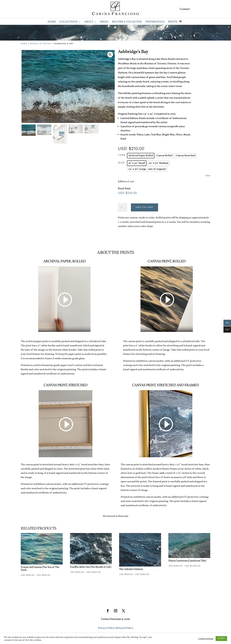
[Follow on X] (123, 611)
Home (52, 22)
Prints (172, 22)
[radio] (140, 155)
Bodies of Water (40, 44)
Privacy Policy (106, 628)
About (88, 22)
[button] (110, 54)
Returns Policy (124, 628)
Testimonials (155, 22)
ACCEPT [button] (221, 638)
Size (121, 162)
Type (122, 155)
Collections (68, 22)
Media (104, 22)
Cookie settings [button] (205, 638)
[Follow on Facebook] (107, 611)
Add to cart (144, 207)
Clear (207, 175)
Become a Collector (127, 22)
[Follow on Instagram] (115, 611)
